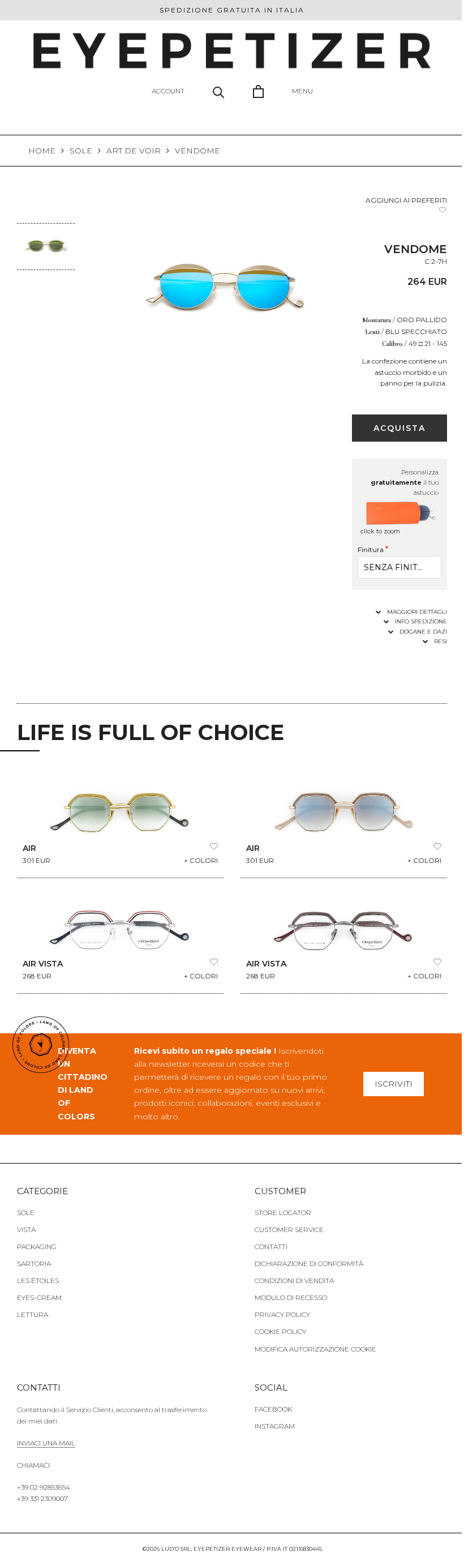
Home (41, 149)
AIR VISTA (43, 962)
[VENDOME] (45, 230)
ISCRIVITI (387, 1081)
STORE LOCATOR (279, 1210)
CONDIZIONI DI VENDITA (290, 1278)
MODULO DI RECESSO (287, 1295)
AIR (29, 846)
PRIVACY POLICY (278, 1312)
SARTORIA (34, 1261)
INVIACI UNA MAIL (46, 1441)
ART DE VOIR (133, 149)
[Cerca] (214, 90)
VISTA (26, 1227)
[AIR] (118, 806)
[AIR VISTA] (118, 922)
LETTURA (32, 1312)
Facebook (269, 1407)
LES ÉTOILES (38, 1278)
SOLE (81, 149)
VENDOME (197, 149)
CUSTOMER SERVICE (285, 1227)
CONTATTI (267, 1244)
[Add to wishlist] (434, 209)
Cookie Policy (276, 1329)
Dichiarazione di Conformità (305, 1261)
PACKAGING (37, 1244)
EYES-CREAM (39, 1295)
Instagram (271, 1424)
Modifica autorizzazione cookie (311, 1346)
